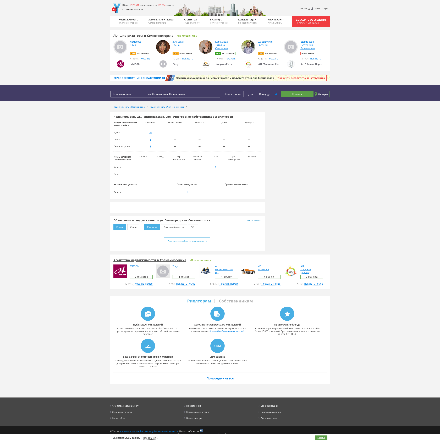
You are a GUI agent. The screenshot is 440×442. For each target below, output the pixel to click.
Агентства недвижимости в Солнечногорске (149, 260)
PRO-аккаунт (276, 21)
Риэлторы (219, 21)
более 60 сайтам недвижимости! (227, 331)
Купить (119, 227)
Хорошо (321, 438)
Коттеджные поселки (197, 411)
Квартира (152, 227)
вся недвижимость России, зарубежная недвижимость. (149, 431)
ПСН (193, 227)
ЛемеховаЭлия (135, 43)
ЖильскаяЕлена (178, 43)
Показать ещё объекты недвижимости (187, 241)
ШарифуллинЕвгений (265, 43)
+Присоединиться (187, 35)
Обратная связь (269, 418)
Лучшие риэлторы (122, 411)
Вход (307, 8)
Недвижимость (128, 21)
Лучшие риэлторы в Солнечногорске (143, 36)
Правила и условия (271, 411)
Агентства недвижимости (125, 405)
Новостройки (193, 405)
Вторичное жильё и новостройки (125, 124)
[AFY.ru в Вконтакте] (201, 430)
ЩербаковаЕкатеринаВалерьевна (307, 45)
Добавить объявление (311, 21)
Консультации (247, 21)
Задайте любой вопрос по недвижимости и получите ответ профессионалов (225, 78)
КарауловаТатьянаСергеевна (221, 45)
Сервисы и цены (269, 405)
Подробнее (149, 437)
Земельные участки (161, 21)
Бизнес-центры (194, 418)
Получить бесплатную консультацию (301, 78)
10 (150, 132)
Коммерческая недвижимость (123, 158)
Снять (133, 227)
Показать (297, 94)
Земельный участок (174, 227)
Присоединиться (220, 378)
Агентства (192, 21)
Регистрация (321, 8)
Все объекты (253, 220)
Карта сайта (118, 418)
